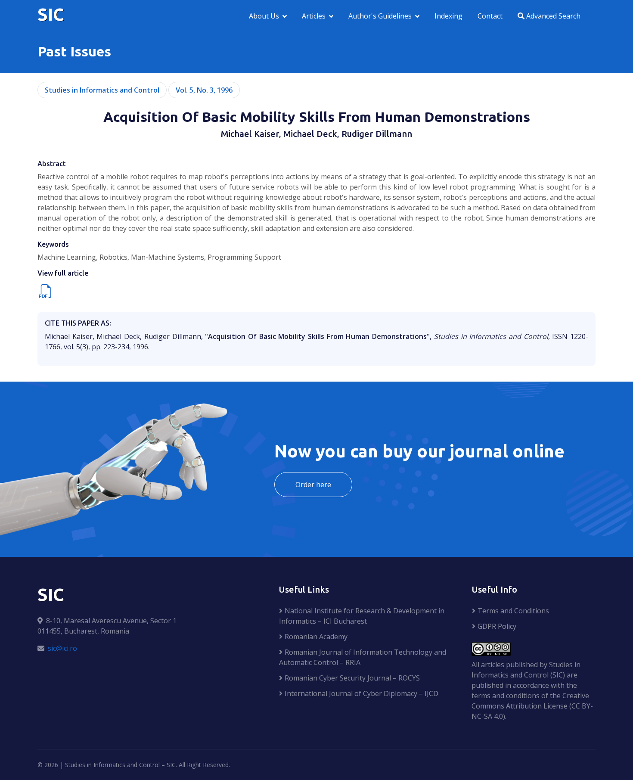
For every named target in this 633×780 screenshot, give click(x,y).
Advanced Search (552, 16)
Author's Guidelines (380, 16)
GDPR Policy (497, 626)
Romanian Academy (316, 636)
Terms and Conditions (513, 610)
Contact (490, 16)
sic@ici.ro (62, 648)
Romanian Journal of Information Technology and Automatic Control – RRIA (362, 657)
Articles (314, 16)
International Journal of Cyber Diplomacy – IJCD (361, 693)
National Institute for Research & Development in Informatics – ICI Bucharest (361, 616)
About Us (264, 16)
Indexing (448, 16)
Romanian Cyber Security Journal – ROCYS (352, 678)
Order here (313, 484)
